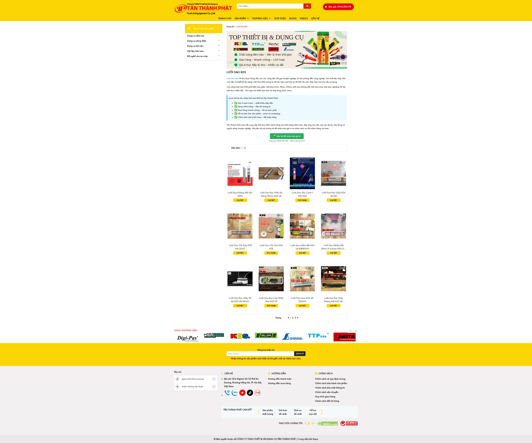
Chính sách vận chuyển (326, 392)
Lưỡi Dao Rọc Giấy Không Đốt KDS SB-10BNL (333, 300)
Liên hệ (315, 18)
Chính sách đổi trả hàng (327, 401)
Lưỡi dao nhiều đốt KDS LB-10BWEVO (302, 247)
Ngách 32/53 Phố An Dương (192, 379)
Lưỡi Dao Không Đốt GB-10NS (240, 194)
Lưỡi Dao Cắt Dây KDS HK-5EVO (240, 247)
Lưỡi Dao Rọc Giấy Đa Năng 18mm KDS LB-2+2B (271, 194)
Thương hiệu (260, 18)
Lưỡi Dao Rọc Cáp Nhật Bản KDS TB (271, 300)
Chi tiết (240, 200)
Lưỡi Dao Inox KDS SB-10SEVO (302, 300)
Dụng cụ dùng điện (196, 40)
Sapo (315, 439)
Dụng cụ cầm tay (195, 35)
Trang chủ (224, 18)
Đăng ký (300, 354)
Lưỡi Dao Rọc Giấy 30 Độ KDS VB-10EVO (240, 300)
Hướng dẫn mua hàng (279, 383)
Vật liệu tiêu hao (195, 51)
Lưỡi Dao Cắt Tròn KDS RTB (271, 247)
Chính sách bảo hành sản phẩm (331, 383)
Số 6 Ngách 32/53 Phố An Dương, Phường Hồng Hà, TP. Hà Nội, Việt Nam (243, 382)
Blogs (292, 18)
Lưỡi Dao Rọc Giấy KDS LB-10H (334, 194)
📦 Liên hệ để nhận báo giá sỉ (286, 136)
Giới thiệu (280, 18)
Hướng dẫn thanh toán (279, 378)
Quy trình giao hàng (325, 396)
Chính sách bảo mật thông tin (330, 387)
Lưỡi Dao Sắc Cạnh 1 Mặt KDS (302, 194)
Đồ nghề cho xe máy (197, 56)
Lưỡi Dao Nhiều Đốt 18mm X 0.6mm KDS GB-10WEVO (333, 247)
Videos (304, 18)
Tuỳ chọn (302, 200)
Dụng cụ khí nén (195, 46)
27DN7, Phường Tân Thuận (192, 387)
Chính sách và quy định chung (330, 378)
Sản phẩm (240, 18)
